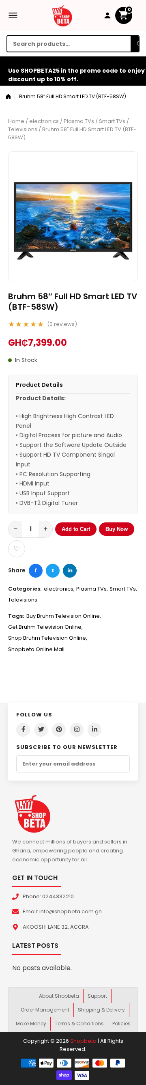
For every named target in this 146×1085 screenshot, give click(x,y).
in (70, 570)
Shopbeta (83, 1041)
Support (97, 995)
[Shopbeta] (62, 15)
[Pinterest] (59, 730)
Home (16, 121)
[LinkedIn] (94, 730)
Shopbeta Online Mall (36, 649)
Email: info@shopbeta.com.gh (62, 911)
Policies (121, 1023)
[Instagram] (77, 730)
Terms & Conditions (79, 1023)
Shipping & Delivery (101, 1009)
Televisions (22, 129)
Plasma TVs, (92, 589)
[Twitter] (41, 730)
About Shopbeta (59, 995)
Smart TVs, (123, 589)
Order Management (45, 1009)
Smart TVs (112, 121)
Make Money (31, 1023)
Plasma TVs (79, 121)
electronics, (59, 589)
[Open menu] (13, 15)
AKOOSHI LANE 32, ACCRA (56, 927)
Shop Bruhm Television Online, (47, 638)
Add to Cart (76, 529)
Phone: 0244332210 (48, 896)
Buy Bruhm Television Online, (63, 616)
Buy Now (116, 529)
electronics (44, 121)
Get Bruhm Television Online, (45, 627)
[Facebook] (23, 730)
